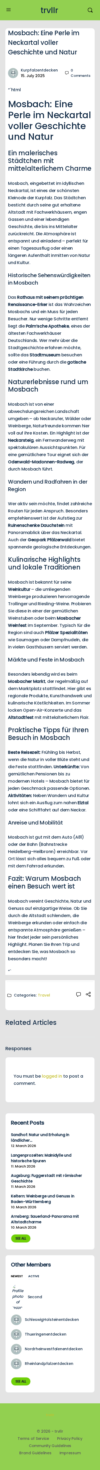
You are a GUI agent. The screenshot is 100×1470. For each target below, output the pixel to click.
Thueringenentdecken (45, 1334)
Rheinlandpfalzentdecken (49, 1363)
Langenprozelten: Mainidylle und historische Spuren (41, 1158)
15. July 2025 (33, 75)
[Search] (90, 10)
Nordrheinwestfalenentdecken (54, 1349)
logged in (52, 1076)
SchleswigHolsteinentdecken (52, 1319)
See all (20, 1238)
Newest (17, 1276)
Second (35, 1297)
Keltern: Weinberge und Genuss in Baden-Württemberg (42, 1198)
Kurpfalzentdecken (39, 70)
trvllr (49, 10)
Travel (44, 995)
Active (33, 1276)
